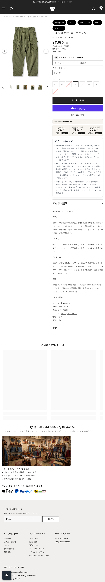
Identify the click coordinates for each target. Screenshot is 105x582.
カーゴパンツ (72, 313)
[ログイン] (93, 9)
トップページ (7, 16)
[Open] (6, 575)
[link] (25, 413)
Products (19, 16)
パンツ (63, 313)
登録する (50, 519)
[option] (25, 51)
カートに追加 (78, 100)
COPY (65, 133)
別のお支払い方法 (77, 115)
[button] (4, 51)
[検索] (11, 9)
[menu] (3, 8)
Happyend (65, 303)
